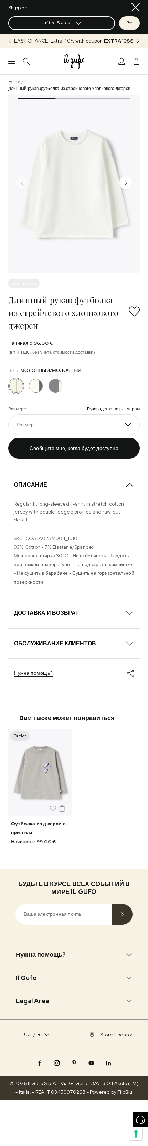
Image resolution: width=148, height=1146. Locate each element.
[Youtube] (91, 1063)
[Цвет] (36, 386)
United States (56, 23)
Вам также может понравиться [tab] (67, 718)
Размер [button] (25, 425)
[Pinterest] (74, 1063)
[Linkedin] (108, 1063)
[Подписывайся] (122, 914)
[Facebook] (39, 1063)
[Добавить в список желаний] (134, 311)
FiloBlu (124, 1092)
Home (14, 81)
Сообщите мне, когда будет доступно (74, 448)
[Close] (135, 7)
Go (129, 23)
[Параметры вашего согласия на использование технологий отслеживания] (135, 1133)
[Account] (121, 61)
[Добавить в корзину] (62, 808)
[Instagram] (56, 1063)
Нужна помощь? (33, 673)
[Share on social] (130, 673)
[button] (74, 41)
